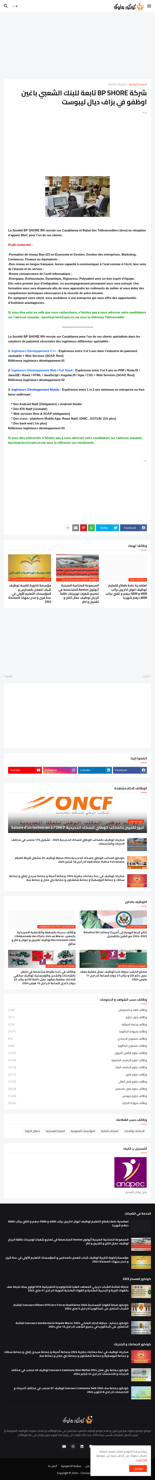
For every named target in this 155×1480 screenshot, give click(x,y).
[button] (149, 6)
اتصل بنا (52, 1466)
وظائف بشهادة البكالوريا (77, 1031)
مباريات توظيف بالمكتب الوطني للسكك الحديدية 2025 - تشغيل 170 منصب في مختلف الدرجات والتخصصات (68, 842)
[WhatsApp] (91, 527)
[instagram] (73, 1446)
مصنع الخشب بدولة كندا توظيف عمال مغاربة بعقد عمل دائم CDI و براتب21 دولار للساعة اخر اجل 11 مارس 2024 (113, 975)
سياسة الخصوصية (71, 1466)
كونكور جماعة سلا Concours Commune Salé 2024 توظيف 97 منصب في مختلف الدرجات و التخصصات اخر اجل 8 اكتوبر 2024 (71, 1390)
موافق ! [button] (138, 1468)
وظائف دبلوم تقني (77, 1074)
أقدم (9, 676)
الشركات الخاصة (117, 84)
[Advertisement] (77, 45)
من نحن (89, 1466)
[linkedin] (82, 1446)
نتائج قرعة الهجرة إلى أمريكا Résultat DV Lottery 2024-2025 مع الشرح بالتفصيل (115, 934)
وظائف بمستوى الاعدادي (77, 1038)
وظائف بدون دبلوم (77, 1017)
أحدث (146, 676)
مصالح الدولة (32, 1131)
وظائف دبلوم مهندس (77, 1096)
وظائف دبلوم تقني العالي (77, 1081)
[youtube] (64, 1446)
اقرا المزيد (141, 1460)
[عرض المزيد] (67, 527)
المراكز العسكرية (55, 1131)
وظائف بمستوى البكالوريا (77, 1045)
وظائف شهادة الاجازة (77, 1102)
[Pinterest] (83, 527)
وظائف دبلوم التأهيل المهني (77, 1053)
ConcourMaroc (89, 1473)
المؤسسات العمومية (83, 1131)
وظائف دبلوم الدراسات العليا (77, 1067)
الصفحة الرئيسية (138, 84)
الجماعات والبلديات (134, 1131)
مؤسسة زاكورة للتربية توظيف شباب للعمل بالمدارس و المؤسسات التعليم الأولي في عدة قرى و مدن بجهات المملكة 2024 (29, 593)
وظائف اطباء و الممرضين (77, 1010)
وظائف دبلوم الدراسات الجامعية (77, 1060)
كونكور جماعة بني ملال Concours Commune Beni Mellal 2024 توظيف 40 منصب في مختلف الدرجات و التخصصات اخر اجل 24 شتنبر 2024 (70, 1372)
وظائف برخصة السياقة (77, 1024)
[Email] (75, 527)
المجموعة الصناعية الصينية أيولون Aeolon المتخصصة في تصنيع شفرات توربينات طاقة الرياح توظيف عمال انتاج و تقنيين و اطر (78, 593)
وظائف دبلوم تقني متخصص (77, 1088)
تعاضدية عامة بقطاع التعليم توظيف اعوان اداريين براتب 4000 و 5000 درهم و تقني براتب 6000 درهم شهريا (126, 591)
